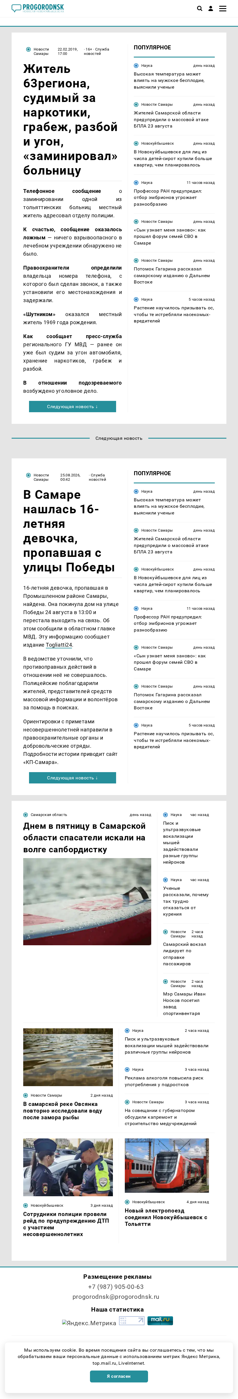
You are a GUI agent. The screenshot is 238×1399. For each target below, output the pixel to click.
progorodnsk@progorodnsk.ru (116, 1296)
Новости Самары (41, 51)
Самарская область (49, 815)
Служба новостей (96, 51)
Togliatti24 (59, 645)
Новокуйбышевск (157, 143)
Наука (146, 65)
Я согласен (119, 1376)
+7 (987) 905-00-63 (116, 1286)
